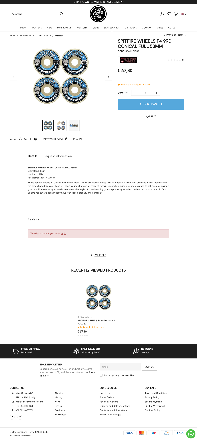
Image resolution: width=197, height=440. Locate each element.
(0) (182, 60)
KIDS (49, 27)
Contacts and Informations (113, 410)
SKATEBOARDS (112, 27)
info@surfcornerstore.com (29, 401)
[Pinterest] (35, 139)
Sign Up (58, 406)
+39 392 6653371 (24, 410)
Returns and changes (110, 414)
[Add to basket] (112, 285)
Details (32, 156)
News (57, 401)
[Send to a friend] (20, 139)
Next (180, 34)
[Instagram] (20, 417)
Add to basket (151, 104)
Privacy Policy (152, 397)
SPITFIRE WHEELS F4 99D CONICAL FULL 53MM (97, 322)
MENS (23, 27)
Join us (149, 366)
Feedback (60, 410)
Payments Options (109, 401)
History (58, 397)
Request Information (58, 156)
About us (59, 393)
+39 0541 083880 (24, 406)
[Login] (162, 14)
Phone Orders (107, 397)
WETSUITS (81, 27)
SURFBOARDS (64, 27)
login (63, 233)
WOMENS (37, 27)
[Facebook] (30, 139)
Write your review (53, 139)
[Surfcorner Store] (98, 13)
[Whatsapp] (25, 139)
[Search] (61, 14)
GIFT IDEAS (131, 27)
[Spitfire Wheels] (128, 60)
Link (132, 375)
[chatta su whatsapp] (190, 433)
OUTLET (172, 27)
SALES (160, 27)
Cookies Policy (152, 410)
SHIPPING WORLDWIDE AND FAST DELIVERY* (99, 2)
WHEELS (100, 255)
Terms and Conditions (156, 393)
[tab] (32, 156)
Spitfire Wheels (85, 317)
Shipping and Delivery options (115, 406)
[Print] (112, 293)
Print (76, 139)
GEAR (96, 27)
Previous (171, 34)
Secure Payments (153, 401)
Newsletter (60, 414)
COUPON (146, 27)
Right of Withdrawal (155, 406)
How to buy (106, 393)
